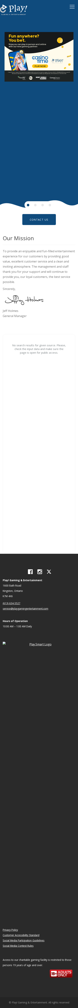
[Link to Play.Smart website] (39, 779)
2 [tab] (35, 205)
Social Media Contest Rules (18, 945)
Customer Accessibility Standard (21, 935)
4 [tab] (50, 205)
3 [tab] (42, 205)
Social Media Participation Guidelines (23, 940)
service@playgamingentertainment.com (25, 608)
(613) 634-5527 (11, 603)
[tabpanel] (39, 57)
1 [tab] (28, 205)
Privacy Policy (10, 930)
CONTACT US (39, 219)
